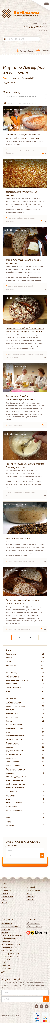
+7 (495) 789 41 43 (34, 26)
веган (8, 691)
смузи (8, 821)
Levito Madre (11, 791)
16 (45, 496)
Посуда (4, 899)
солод (8, 732)
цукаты (9, 799)
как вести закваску (14, 724)
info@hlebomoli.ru (34, 926)
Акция (4, 887)
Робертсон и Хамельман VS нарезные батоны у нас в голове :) (25, 465)
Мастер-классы (33, 890)
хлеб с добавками (14, 354)
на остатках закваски (15, 735)
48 (45, 357)
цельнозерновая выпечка (17, 680)
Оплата (4, 932)
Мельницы (6, 890)
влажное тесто (12, 713)
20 (45, 221)
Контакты (5, 929)
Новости (15, 78)
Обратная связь (33, 923)
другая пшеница (13, 765)
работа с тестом (12, 676)
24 (45, 289)
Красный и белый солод (18, 538)
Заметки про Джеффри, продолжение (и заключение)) (21, 397)
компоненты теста (29, 561)
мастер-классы (12, 717)
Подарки (30, 899)
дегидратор (11, 698)
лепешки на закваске (15, 788)
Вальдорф (30, 887)
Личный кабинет (26, 51)
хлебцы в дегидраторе (15, 784)
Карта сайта (6, 959)
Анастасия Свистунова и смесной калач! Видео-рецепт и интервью (23, 136)
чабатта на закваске (14, 780)
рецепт (23, 150)
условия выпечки (13, 754)
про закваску (29, 493)
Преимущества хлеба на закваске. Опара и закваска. (23, 601)
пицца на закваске (14, 810)
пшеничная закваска (14, 802)
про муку (10, 709)
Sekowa (9, 721)
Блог (5, 78)
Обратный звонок (40, 23)
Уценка (29, 893)
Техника (4, 893)
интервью (10, 825)
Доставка (5, 971)
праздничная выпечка (15, 706)
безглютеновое (12, 743)
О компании (6, 923)
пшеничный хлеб (14, 150)
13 (45, 629)
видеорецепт (31, 150)
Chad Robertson (19, 493)
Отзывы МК (28, 78)
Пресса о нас (6, 965)
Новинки (30, 896)
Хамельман (10, 153)
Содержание (9, 82)
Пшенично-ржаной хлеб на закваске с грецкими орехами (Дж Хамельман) (25, 329)
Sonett (4, 902)
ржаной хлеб (28, 286)
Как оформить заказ (10, 953)
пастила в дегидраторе (16, 776)
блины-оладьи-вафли (15, 769)
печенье (9, 747)
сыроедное (10, 773)
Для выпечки (7, 896)
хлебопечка (11, 758)
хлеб (8, 817)
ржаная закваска (13, 695)
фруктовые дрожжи (14, 750)
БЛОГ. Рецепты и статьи (11, 935)
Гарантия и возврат (9, 956)
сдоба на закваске (13, 702)
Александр (18, 109)
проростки (10, 795)
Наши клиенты (7, 968)
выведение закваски (14, 728)
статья (10, 425)
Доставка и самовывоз (11, 926)
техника (9, 814)
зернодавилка (12, 806)
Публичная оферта (9, 938)
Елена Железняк (20, 162)
